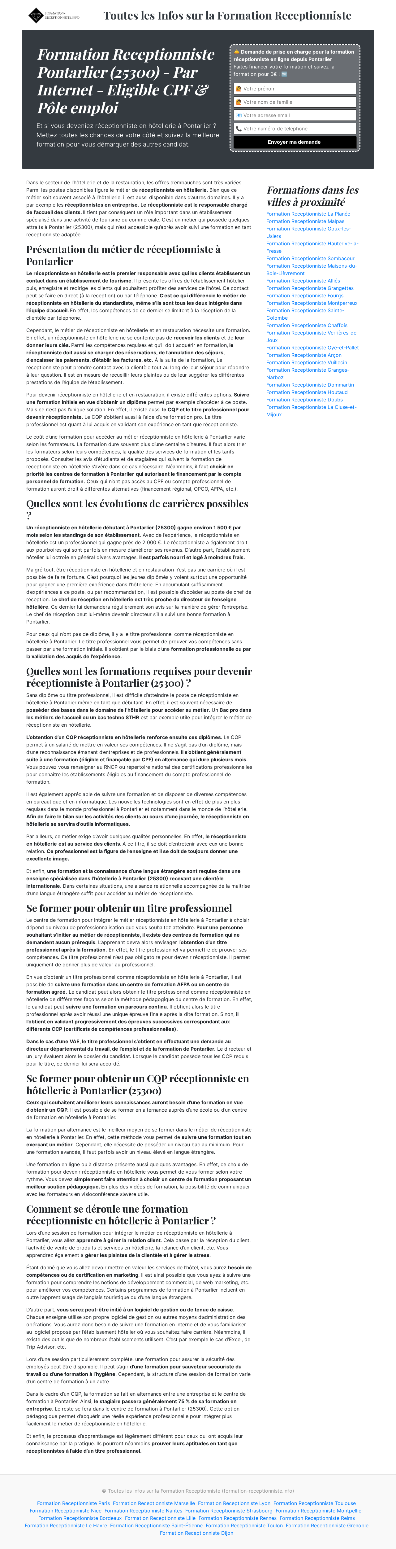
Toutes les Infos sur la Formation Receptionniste (227, 14)
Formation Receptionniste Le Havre (66, 1525)
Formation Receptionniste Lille (160, 1518)
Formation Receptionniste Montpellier (319, 1510)
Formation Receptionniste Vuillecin (306, 362)
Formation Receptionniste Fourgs (304, 295)
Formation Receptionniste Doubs (304, 399)
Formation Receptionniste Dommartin (310, 385)
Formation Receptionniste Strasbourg (229, 1510)
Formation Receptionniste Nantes (143, 1510)
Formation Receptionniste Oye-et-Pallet (312, 347)
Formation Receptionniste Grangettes (310, 288)
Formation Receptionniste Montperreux (312, 303)
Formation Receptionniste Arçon (304, 355)
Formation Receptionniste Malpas (305, 221)
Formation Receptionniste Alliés (303, 281)
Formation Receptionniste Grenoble (327, 1525)
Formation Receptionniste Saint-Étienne (156, 1525)
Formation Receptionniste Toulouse (314, 1503)
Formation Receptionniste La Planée (308, 214)
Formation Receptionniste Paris (73, 1503)
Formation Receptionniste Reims (317, 1518)
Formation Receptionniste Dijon (196, 1533)
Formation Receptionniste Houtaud (307, 392)
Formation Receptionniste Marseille (154, 1503)
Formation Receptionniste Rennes (238, 1518)
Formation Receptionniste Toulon (244, 1525)
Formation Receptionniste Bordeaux (80, 1518)
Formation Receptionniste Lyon (234, 1503)
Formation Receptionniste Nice (65, 1510)
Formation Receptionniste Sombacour (310, 258)
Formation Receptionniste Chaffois (306, 325)
